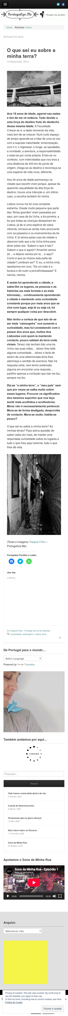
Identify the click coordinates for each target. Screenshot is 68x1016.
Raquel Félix (37, 542)
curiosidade (16, 634)
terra (44, 634)
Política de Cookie (13, 1002)
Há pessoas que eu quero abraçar (25, 818)
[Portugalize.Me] (34, 15)
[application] (34, 882)
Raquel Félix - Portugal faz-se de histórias (30, 630)
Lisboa (38, 634)
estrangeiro (28, 634)
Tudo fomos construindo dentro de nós (27, 793)
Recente (34, 783)
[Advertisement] (25, 962)
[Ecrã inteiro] (60, 896)
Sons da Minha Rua (17, 842)
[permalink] (59, 637)
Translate (29, 664)
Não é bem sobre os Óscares (22, 830)
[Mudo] (54, 896)
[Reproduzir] (8, 896)
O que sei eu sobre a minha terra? (31, 52)
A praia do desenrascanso (21, 805)
